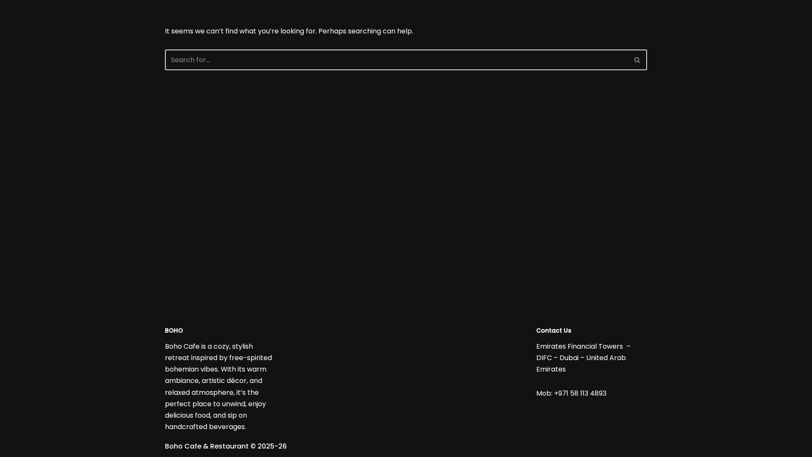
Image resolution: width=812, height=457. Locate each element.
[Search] (637, 60)
